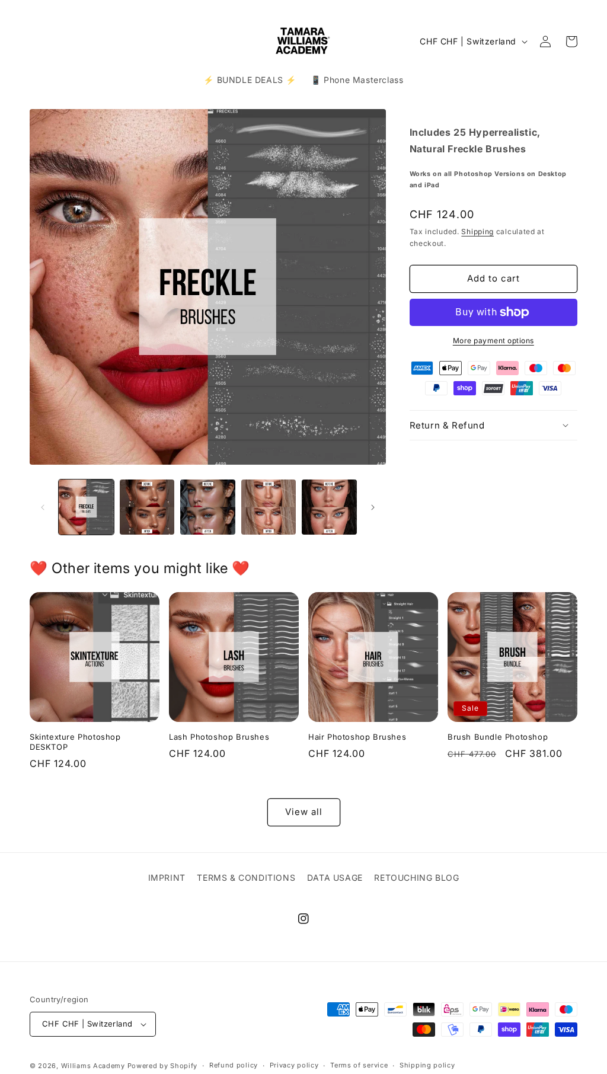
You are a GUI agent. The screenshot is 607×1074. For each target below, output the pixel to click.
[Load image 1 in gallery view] (86, 507)
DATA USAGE (335, 877)
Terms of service (359, 1065)
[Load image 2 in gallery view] (147, 507)
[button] (493, 425)
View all (303, 811)
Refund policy (233, 1065)
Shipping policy (427, 1065)
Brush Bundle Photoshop (498, 736)
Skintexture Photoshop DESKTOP (75, 742)
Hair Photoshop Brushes (357, 736)
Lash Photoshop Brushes (219, 736)
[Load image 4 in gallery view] (268, 507)
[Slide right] (373, 507)
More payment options (493, 340)
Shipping (477, 231)
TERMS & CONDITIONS (246, 877)
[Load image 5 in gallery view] (329, 507)
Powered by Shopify (162, 1066)
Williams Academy (93, 1066)
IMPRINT (167, 877)
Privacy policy (294, 1065)
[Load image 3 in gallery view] (207, 507)
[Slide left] (43, 507)
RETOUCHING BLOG (416, 877)
